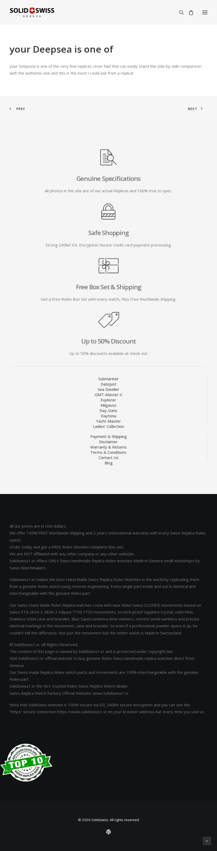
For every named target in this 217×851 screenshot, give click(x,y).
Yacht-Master (108, 421)
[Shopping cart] (188, 12)
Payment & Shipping (108, 436)
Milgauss (108, 405)
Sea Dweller (108, 389)
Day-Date (108, 410)
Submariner (108, 378)
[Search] (179, 12)
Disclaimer (108, 441)
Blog (109, 462)
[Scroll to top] (207, 840)
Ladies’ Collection (108, 426)
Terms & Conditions (108, 452)
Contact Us (108, 457)
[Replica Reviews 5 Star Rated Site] (26, 763)
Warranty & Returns (108, 447)
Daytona (108, 415)
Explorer (108, 399)
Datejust (108, 384)
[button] (205, 12)
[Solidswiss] (32, 12)
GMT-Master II (108, 394)
